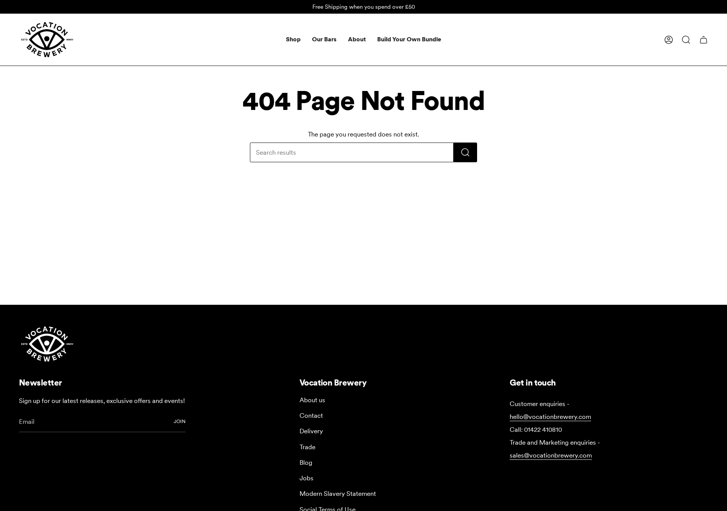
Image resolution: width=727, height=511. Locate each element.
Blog (306, 462)
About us (312, 400)
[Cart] (703, 39)
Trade (307, 447)
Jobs (307, 478)
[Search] (465, 152)
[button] (293, 39)
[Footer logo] (47, 344)
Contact (311, 415)
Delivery (311, 431)
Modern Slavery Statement (338, 493)
